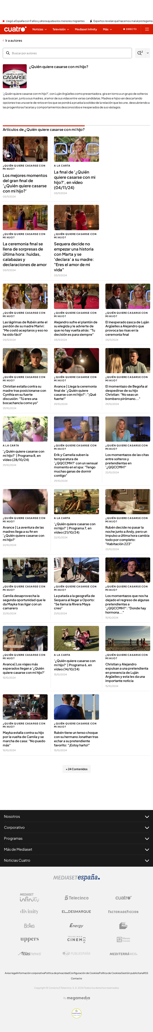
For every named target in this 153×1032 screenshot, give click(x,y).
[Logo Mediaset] (76, 880)
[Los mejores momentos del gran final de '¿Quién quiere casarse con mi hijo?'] (25, 149)
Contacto (76, 978)
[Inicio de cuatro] (15, 29)
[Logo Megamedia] (78, 998)
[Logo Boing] (29, 926)
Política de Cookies (110, 973)
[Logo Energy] (76, 926)
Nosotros (12, 816)
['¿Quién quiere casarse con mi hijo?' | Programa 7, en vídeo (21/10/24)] (76, 501)
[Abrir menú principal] (147, 29)
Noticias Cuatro (17, 860)
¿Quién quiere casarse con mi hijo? (24, 167)
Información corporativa (31, 973)
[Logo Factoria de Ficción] (123, 912)
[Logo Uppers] (29, 940)
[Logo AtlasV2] (29, 953)
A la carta (62, 165)
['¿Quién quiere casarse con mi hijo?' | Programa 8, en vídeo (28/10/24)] (25, 429)
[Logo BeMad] (123, 926)
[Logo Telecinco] (76, 898)
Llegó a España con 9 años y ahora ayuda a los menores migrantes (45, 21)
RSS (145, 973)
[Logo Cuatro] (123, 898)
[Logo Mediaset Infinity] (29, 898)
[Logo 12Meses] (123, 939)
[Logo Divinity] (29, 912)
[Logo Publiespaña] (76, 954)
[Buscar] (140, 53)
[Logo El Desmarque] (76, 911)
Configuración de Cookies (84, 973)
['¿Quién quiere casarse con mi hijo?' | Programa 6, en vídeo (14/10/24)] (76, 638)
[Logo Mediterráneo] (123, 953)
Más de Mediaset (18, 849)
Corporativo (14, 827)
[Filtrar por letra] (147, 53)
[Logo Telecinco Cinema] (76, 939)
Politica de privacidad (57, 973)
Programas (13, 838)
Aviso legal (11, 973)
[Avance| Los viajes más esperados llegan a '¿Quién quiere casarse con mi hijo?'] (25, 638)
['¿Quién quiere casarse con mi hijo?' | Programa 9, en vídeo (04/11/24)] (76, 149)
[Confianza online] (76, 1017)
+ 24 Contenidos (76, 769)
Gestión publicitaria (132, 973)
